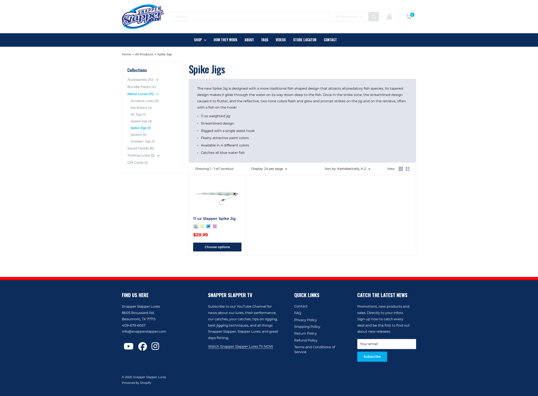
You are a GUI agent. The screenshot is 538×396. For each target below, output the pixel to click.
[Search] (373, 16)
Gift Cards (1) (137, 163)
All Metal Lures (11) (145, 101)
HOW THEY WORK (225, 39)
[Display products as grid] (401, 169)
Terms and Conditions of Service (314, 349)
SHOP (198, 39)
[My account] (389, 16)
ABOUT (249, 39)
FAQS (264, 39)
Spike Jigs (164, 54)
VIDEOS (281, 39)
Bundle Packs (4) (141, 87)
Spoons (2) (139, 135)
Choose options (217, 247)
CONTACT (330, 39)
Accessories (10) (140, 80)
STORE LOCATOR (304, 39)
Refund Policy (306, 340)
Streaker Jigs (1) (143, 141)
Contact (301, 306)
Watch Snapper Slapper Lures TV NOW (240, 346)
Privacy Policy (305, 320)
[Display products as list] (408, 169)
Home (126, 54)
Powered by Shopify (136, 383)
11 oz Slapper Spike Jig (214, 218)
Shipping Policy (307, 327)
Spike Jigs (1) (141, 128)
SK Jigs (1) (138, 114)
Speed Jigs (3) (141, 121)
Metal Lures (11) (140, 94)
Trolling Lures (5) (141, 155)
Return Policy (305, 333)
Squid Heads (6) (140, 148)
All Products (144, 54)
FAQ (297, 313)
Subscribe (372, 357)
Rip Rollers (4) (141, 108)
